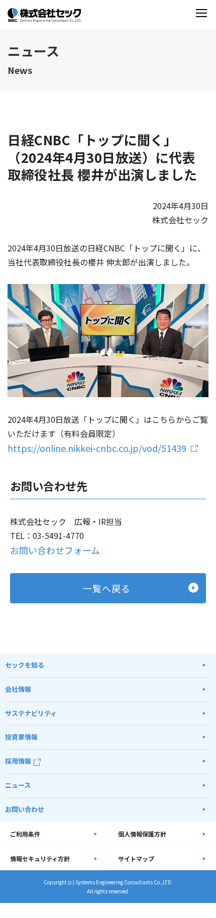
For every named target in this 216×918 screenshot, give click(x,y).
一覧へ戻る (107, 588)
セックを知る (24, 665)
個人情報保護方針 (142, 834)
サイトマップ (136, 858)
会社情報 (18, 689)
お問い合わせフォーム (55, 550)
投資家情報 (21, 737)
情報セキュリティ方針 (40, 858)
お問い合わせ (24, 809)
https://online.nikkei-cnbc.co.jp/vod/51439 (97, 447)
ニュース (18, 785)
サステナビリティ (31, 713)
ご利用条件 (25, 834)
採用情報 (18, 761)
